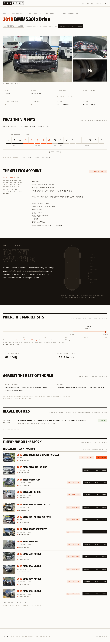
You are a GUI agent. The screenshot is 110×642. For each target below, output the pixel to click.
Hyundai (12, 632)
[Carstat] (13, 3)
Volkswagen (53, 632)
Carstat (5, 636)
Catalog (90, 3)
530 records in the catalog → (15, 603)
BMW (29, 13)
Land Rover (63, 632)
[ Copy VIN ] (55, 152)
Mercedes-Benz (26, 632)
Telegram (98, 636)
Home (82, 3)
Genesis (45, 632)
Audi (38, 632)
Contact (99, 3)
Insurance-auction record (14, 13)
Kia (18, 632)
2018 (42, 13)
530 (35, 13)
